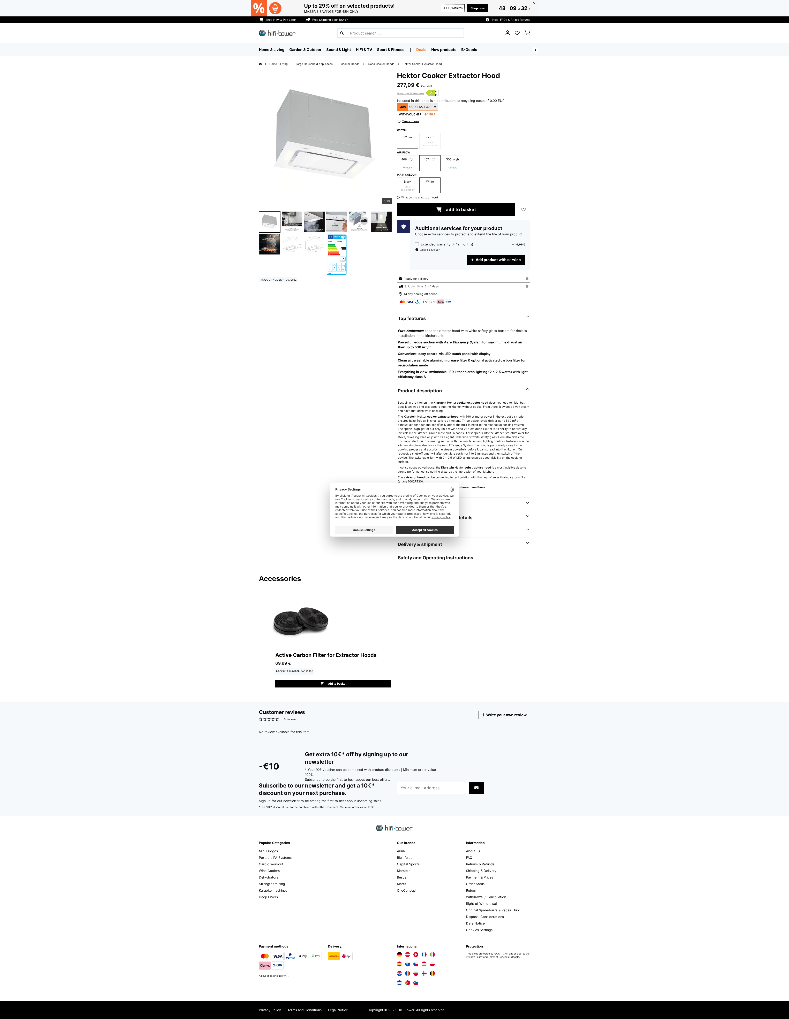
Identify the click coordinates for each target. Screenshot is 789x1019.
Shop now (478, 8)
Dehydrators (268, 877)
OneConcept (406, 890)
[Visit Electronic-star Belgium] (432, 973)
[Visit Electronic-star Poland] (432, 963)
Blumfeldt (404, 857)
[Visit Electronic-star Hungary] (424, 963)
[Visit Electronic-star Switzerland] (415, 954)
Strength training (272, 884)
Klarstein (403, 871)
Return (471, 890)
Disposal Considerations (485, 917)
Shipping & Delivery (481, 871)
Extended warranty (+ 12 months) (447, 244)
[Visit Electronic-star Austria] (407, 954)
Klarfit (401, 884)
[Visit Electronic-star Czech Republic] (415, 963)
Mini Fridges (268, 851)
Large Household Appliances (314, 64)
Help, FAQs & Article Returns (511, 19)
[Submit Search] (342, 33)
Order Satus (475, 884)
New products (443, 49)
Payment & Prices (479, 877)
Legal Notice (338, 1010)
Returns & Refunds (480, 864)
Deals (421, 49)
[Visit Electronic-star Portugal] (407, 982)
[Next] (535, 50)
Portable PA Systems (275, 857)
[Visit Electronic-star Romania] (407, 973)
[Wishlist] (517, 33)
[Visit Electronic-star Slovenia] (415, 982)
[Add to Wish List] (523, 209)
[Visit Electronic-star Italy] (432, 954)
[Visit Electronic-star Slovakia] (407, 963)
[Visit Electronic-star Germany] (399, 954)
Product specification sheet (410, 93)
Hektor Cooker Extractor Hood (422, 64)
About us (473, 851)
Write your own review (506, 715)
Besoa (401, 877)
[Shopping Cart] (527, 33)
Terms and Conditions (304, 1010)
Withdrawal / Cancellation (486, 897)
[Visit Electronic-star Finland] (424, 973)
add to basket (460, 209)
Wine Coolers (269, 871)
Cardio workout (271, 864)
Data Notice (475, 923)
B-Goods (469, 49)
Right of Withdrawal (481, 904)
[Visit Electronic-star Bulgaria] (415, 973)
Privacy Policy (474, 957)
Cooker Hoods (350, 64)
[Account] (507, 33)
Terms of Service (498, 957)
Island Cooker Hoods (381, 64)
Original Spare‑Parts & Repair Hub (492, 910)
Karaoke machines (273, 890)
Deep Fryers (268, 897)
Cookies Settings (479, 930)
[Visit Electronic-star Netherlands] (399, 982)
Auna (401, 851)
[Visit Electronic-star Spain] (399, 963)
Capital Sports (408, 864)
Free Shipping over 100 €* (330, 19)
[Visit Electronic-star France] (424, 954)
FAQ (469, 857)
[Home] (264, 64)
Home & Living (278, 64)
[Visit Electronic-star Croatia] (399, 973)
